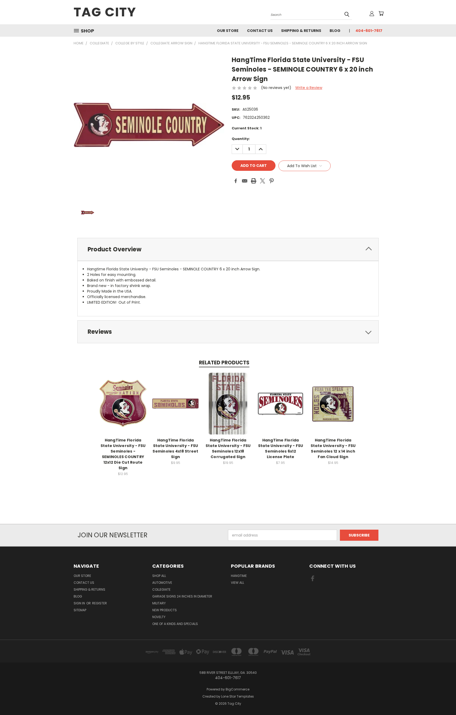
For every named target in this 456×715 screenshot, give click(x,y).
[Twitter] (262, 181)
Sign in (80, 603)
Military (159, 603)
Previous (442, 698)
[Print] (253, 181)
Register (99, 603)
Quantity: (241, 138)
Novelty (158, 617)
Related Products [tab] (224, 362)
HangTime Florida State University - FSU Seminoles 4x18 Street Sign (175, 448)
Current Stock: (247, 128)
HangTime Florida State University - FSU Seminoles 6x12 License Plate (280, 448)
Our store (228, 30)
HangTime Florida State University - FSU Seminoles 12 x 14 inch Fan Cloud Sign (333, 448)
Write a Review (308, 87)
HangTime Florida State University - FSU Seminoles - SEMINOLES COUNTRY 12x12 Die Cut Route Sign (123, 454)
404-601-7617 (368, 30)
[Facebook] (235, 181)
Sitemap (80, 610)
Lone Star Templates (237, 696)
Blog (335, 30)
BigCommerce (237, 689)
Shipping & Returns (301, 30)
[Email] (244, 181)
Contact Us (260, 30)
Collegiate (161, 589)
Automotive (162, 582)
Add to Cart (123, 407)
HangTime (239, 575)
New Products (164, 610)
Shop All (159, 575)
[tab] (228, 249)
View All (237, 582)
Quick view (123, 398)
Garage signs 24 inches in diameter (182, 596)
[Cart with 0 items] (381, 13)
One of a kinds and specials (175, 624)
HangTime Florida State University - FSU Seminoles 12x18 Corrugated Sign (228, 448)
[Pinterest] (271, 181)
